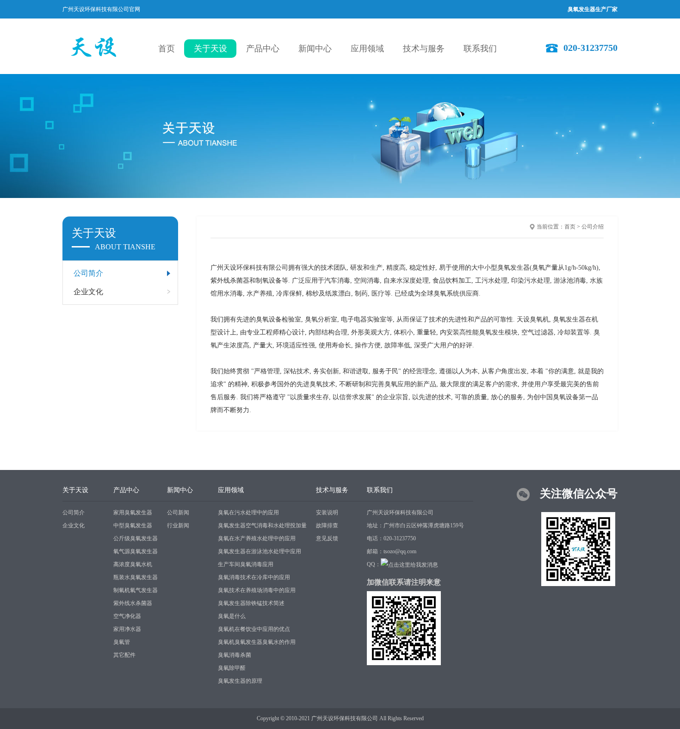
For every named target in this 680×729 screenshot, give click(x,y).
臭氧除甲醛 (232, 668)
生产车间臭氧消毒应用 (245, 564)
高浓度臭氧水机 (132, 564)
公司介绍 (592, 226)
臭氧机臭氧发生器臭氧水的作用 (257, 642)
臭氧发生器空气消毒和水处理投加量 (262, 525)
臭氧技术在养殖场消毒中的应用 (257, 590)
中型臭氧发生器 (132, 525)
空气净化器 (127, 616)
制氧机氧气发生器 (135, 590)
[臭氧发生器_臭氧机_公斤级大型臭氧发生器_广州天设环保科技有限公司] (96, 46)
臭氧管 (121, 642)
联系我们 (480, 48)
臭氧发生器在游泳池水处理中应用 (259, 551)
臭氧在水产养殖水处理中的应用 (257, 538)
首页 (166, 48)
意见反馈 (327, 538)
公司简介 (88, 273)
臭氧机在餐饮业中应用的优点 (254, 629)
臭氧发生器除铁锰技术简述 (251, 603)
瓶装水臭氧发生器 (135, 577)
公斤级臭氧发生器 (135, 538)
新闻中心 (315, 48)
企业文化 (88, 292)
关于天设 (210, 48)
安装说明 (327, 512)
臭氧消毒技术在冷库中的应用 (254, 577)
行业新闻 (178, 525)
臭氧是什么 (232, 616)
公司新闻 (178, 512)
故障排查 (327, 525)
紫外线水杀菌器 (132, 603)
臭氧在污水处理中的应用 (248, 512)
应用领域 (367, 48)
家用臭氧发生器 (132, 512)
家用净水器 (127, 629)
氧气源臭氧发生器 (135, 551)
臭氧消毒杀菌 (234, 655)
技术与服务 (424, 48)
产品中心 (262, 48)
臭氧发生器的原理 (240, 681)
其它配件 (124, 655)
